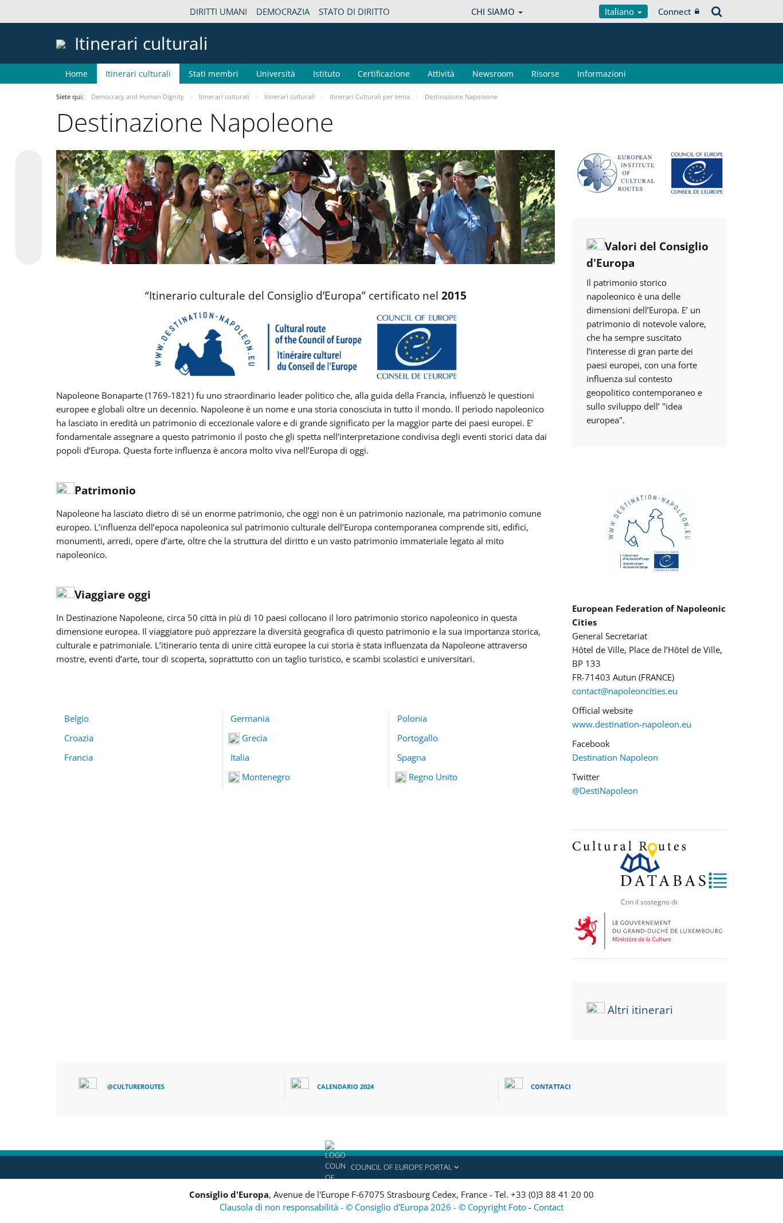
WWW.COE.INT (84, 11)
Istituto (326, 73)
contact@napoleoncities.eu (625, 691)
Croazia (78, 738)
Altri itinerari (640, 1009)
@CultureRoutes (136, 1086)
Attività (441, 73)
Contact (548, 1207)
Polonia (412, 718)
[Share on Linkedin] (28, 229)
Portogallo (417, 738)
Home (76, 73)
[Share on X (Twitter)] (28, 186)
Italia (239, 757)
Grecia (254, 738)
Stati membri (213, 73)
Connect (674, 11)
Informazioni (601, 73)
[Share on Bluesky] (28, 164)
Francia (78, 757)
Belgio (76, 718)
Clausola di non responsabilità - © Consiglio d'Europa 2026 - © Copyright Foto (374, 1207)
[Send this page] (28, 251)
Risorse (545, 73)
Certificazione (384, 73)
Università (275, 73)
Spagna (411, 757)
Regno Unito (433, 776)
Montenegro (266, 776)
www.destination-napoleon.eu (631, 724)
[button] (391, 1167)
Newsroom (493, 73)
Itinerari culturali (138, 73)
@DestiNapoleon (605, 790)
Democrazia (283, 11)
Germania (249, 718)
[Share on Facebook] (28, 208)
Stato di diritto (354, 11)
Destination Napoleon (615, 757)
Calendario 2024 (345, 1086)
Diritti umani (218, 11)
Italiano (620, 11)
